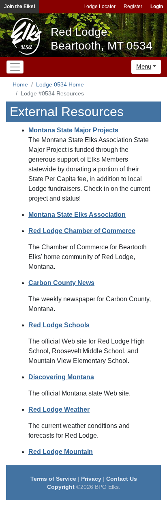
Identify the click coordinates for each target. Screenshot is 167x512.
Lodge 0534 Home (60, 84)
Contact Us (121, 478)
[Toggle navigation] (15, 66)
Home (20, 84)
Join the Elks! (19, 6)
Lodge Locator (100, 6)
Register (133, 6)
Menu (143, 66)
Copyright (61, 487)
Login (156, 6)
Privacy (91, 478)
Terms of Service (53, 478)
